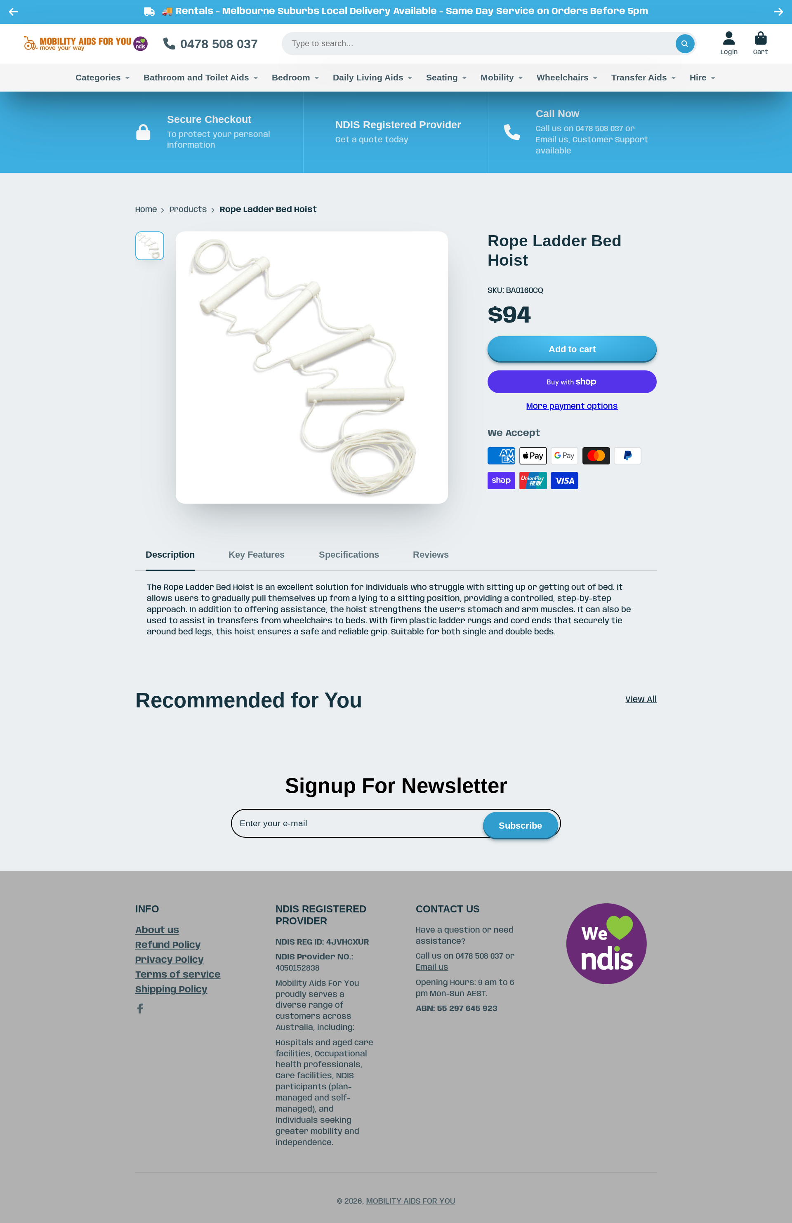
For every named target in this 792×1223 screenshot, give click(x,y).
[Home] (86, 43)
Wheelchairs (563, 77)
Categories (98, 77)
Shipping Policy (171, 989)
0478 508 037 (219, 43)
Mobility (497, 77)
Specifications (349, 554)
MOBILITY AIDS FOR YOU (410, 1201)
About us (157, 930)
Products (188, 210)
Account (729, 43)
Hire (698, 77)
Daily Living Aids (368, 77)
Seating (442, 77)
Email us (432, 968)
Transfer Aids (639, 77)
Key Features (257, 554)
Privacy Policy (169, 960)
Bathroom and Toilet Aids (196, 77)
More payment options (572, 407)
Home (146, 210)
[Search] (685, 43)
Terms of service (178, 975)
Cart (760, 43)
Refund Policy (168, 945)
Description (170, 554)
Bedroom (291, 77)
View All (641, 699)
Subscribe (520, 825)
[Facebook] (140, 1008)
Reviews (431, 554)
